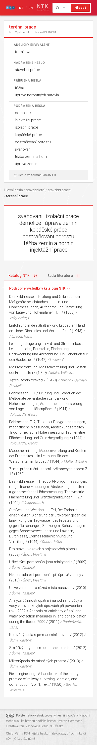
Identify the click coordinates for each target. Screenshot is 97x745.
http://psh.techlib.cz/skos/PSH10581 (32, 32)
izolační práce (26, 127)
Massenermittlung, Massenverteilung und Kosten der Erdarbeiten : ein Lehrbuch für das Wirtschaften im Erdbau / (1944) (47, 456)
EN (31, 8)
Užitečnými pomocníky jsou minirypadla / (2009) (47, 562)
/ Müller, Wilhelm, (61, 373)
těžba (19, 88)
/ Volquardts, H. (33, 503)
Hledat (80, 8)
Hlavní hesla (13, 190)
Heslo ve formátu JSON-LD (37, 175)
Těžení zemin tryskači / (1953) (33, 380)
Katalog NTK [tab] (22, 276)
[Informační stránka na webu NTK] (43, 7)
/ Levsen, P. (56, 360)
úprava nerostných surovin (37, 95)
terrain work (25, 52)
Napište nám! (26, 738)
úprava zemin (26, 164)
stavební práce (27, 70)
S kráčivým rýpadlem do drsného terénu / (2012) (47, 648)
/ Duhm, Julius (51, 542)
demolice (23, 113)
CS (21, 8)
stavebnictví (35, 190)
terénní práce (17, 196)
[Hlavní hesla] (10, 7)
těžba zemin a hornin (32, 156)
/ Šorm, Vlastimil (33, 554)
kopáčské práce (28, 135)
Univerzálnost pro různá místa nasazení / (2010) (47, 588)
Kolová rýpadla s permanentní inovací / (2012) (46, 635)
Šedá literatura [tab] (63, 276)
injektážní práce (28, 120)
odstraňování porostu (33, 142)
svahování (23, 149)
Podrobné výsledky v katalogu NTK (37, 288)
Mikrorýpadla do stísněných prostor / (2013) (44, 661)
